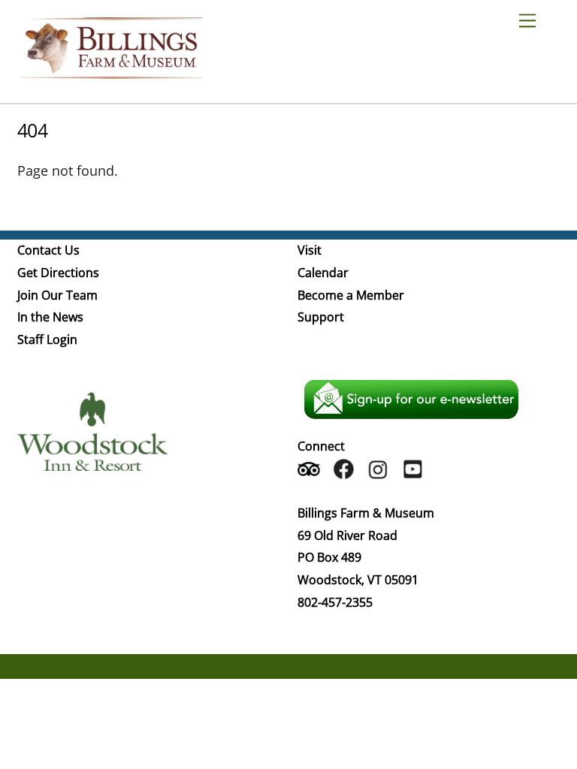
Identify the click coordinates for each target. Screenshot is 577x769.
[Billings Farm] (111, 71)
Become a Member (351, 295)
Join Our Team (57, 295)
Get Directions (58, 272)
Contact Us (48, 250)
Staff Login (47, 339)
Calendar (323, 272)
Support (321, 317)
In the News (50, 317)
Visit (310, 250)
